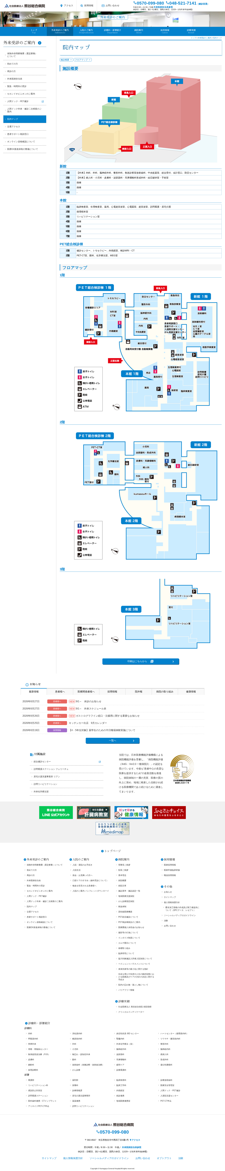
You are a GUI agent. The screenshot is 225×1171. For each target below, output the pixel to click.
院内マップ (12, 119)
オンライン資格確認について (21, 141)
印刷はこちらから (141, 661)
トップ (194, 38)
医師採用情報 (170, 865)
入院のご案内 (81, 859)
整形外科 (164, 1044)
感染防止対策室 (35, 1090)
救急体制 (122, 906)
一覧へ (112, 740)
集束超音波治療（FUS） (39, 1054)
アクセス (66, 5)
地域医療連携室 (123, 1101)
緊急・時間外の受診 (16, 86)
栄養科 (75, 1085)
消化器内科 (77, 1033)
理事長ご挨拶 (124, 865)
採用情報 (86, 6)
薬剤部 (75, 1080)
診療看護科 (121, 1070)
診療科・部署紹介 (39, 1023)
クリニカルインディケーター (131, 1012)
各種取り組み (124, 948)
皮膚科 (31, 1059)
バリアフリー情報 (126, 990)
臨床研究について (126, 953)
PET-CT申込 (165, 1101)
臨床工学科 (121, 1085)
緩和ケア (120, 1065)
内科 (30, 1033)
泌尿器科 (120, 1054)
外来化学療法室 (41, 791)
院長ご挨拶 (123, 870)
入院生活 (77, 870)
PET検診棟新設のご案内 (129, 922)
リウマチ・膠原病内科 (170, 1039)
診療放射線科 (166, 1080)
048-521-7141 (187, 3)
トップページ (112, 851)
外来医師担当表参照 (163, 7)
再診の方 (11, 71)
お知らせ (168, 892)
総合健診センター (42, 761)
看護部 (31, 1080)
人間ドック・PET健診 (17, 101)
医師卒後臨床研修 (172, 870)
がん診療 (76, 1070)
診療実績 (191, 31)
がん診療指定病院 (126, 901)
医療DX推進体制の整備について (22, 149)
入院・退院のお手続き (82, 865)
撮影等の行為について (128, 932)
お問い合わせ (110, 5)
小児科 (75, 1049)
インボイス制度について (129, 938)
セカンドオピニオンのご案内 (21, 94)
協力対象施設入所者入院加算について (135, 958)
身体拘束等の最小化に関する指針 (133, 969)
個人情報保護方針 (172, 902)
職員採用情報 (170, 875)
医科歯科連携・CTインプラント (42, 1101)
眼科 (74, 1059)
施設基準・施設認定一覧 (129, 891)
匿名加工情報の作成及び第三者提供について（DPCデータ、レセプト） (182, 908)
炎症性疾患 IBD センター (127, 1033)
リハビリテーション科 (38, 1085)
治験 (166, 920)
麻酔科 (31, 1065)
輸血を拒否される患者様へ (84, 886)
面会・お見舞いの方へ (82, 875)
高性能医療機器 (125, 912)
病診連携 (120, 1096)
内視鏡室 (120, 1090)
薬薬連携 (76, 1101)
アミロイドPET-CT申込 (38, 1106)
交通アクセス (13, 126)
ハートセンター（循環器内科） (174, 1033)
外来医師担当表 (14, 79)
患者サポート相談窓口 (18, 134)
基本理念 (122, 875)
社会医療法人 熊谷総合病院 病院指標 (134, 1007)
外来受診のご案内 (22, 43)
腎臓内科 (120, 1039)
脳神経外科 (121, 1049)
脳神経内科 (165, 1049)
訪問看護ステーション (38, 1096)
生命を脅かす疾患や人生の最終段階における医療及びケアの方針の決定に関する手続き (136, 977)
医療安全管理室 (167, 1085)
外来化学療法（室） (125, 1044)
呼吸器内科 (33, 1039)
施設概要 (65, 60)
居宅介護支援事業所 (81, 1096)
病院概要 (122, 880)
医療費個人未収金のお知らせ (131, 927)
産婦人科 (164, 1054)
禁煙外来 (32, 1044)
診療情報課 (77, 1090)
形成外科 (164, 1059)
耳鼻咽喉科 (121, 1059)
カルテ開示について (127, 943)
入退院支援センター (169, 1096)
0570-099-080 (148, 3)
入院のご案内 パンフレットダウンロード (91, 891)
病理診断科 (33, 1070)
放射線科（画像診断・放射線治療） (88, 1065)
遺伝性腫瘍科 (166, 1065)
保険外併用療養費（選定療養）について (22, 54)
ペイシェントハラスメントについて (134, 964)
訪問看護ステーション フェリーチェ (51, 769)
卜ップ (34, 31)
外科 (74, 1044)
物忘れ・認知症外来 (81, 1054)
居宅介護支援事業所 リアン (47, 776)
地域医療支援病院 (126, 896)
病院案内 (123, 859)
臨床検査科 (121, 1080)
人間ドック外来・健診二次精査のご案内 (24, 110)
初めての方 (12, 64)
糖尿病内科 (77, 1039)
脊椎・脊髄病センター (38, 1049)
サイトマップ (170, 897)
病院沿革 (122, 886)
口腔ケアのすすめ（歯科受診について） (90, 880)
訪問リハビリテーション (45, 784)
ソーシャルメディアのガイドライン (180, 915)
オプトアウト (164, 1158)
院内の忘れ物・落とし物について (133, 985)
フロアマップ (81, 60)
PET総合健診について (128, 917)
